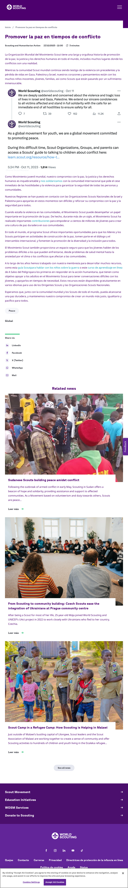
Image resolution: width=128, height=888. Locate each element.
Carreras (39, 860)
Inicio (8, 27)
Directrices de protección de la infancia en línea (94, 860)
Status (84, 867)
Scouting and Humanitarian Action (22, 45)
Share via (10, 338)
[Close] (123, 873)
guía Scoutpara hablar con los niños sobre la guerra (48, 267)
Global (9, 320)
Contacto (23, 860)
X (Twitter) (17, 360)
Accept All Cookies (54, 882)
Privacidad (55, 860)
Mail (14, 375)
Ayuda (71, 867)
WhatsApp (17, 368)
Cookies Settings (31, 882)
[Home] (16, 7)
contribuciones (41, 221)
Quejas (9, 860)
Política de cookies (51, 867)
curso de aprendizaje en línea (105, 267)
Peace (12, 311)
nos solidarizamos (51, 181)
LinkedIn (16, 345)
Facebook (17, 353)
